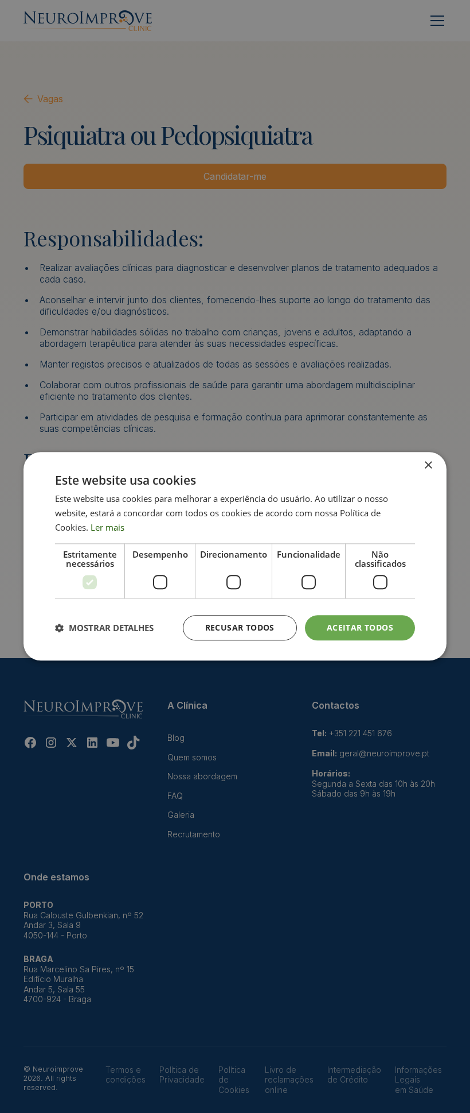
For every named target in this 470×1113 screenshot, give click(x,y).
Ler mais (107, 527)
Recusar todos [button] (240, 627)
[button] (104, 627)
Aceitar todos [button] (360, 627)
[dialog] (234, 556)
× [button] (428, 465)
